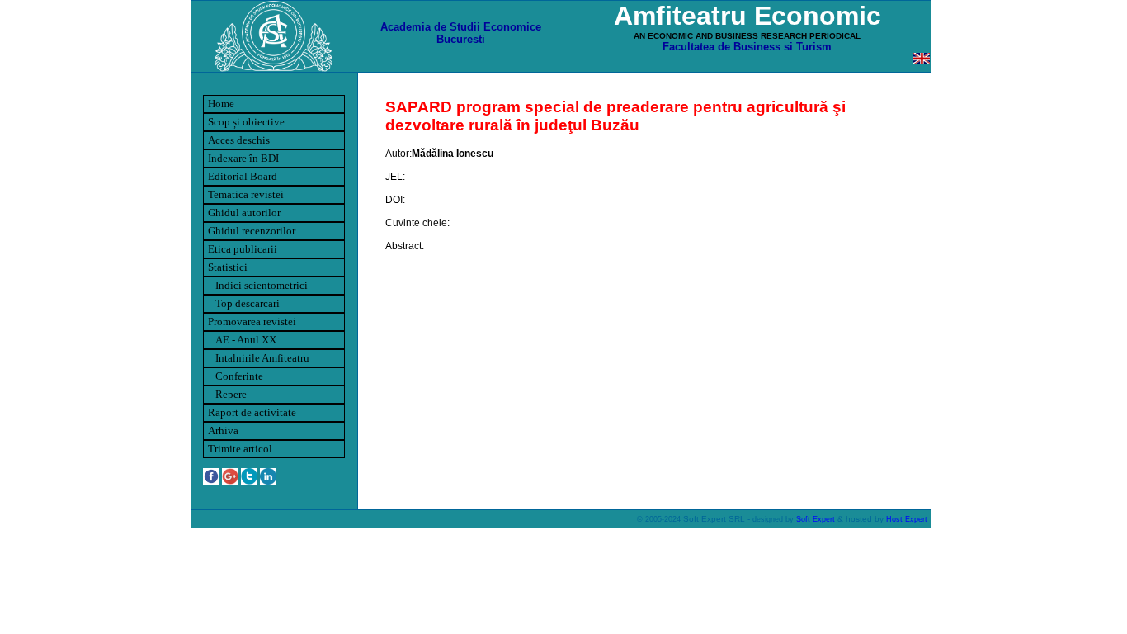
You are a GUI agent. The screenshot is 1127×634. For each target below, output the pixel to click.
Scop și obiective (246, 122)
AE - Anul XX (242, 340)
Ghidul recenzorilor (251, 231)
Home (221, 103)
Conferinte (235, 376)
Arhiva (223, 430)
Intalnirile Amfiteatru (258, 358)
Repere (227, 394)
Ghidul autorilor (244, 212)
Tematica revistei (246, 194)
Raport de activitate (252, 412)
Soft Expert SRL (713, 518)
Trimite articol (240, 448)
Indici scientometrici (258, 285)
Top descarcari (244, 303)
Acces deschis (239, 140)
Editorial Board (242, 176)
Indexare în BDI (243, 158)
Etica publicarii (242, 249)
